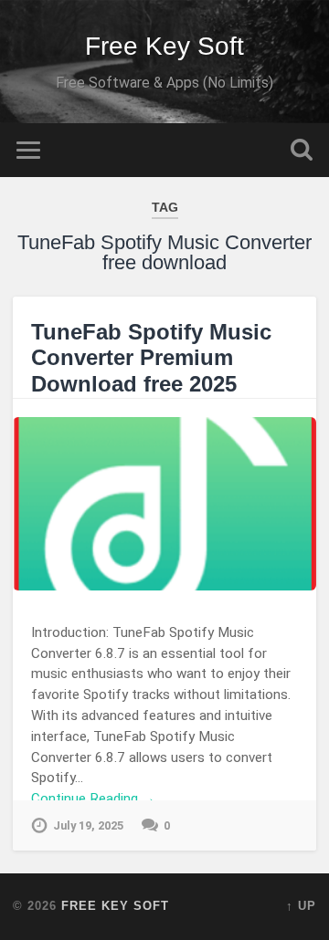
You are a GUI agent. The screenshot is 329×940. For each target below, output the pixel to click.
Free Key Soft (164, 46)
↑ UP (301, 906)
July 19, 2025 (88, 825)
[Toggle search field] (302, 150)
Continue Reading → (93, 798)
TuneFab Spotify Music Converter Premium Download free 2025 (151, 358)
